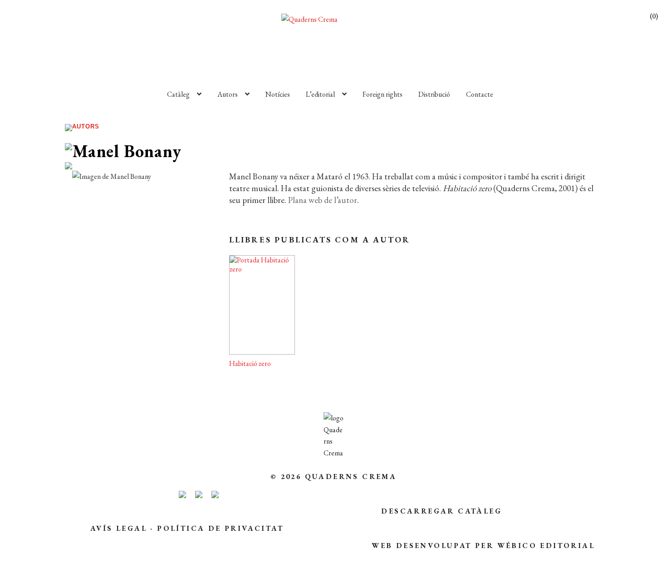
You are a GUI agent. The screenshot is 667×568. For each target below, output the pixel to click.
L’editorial (320, 94)
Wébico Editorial (546, 545)
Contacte (479, 94)
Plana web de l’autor (322, 200)
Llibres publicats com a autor (320, 239)
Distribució (434, 94)
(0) (654, 16)
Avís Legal (118, 528)
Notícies (277, 94)
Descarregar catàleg (441, 511)
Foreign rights (382, 94)
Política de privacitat (220, 528)
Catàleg (178, 94)
